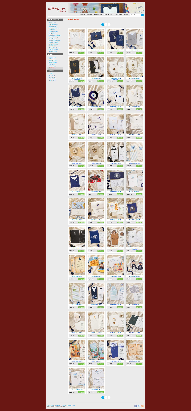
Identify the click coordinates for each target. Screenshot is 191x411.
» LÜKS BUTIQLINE (53, 42)
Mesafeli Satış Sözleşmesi (53, 405)
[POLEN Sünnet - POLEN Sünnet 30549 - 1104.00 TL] (136, 360)
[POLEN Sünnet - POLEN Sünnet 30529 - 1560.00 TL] (136, 218)
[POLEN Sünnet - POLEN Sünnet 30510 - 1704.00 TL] (79, 105)
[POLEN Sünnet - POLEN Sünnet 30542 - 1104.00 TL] (79, 331)
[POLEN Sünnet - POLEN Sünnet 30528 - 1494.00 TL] (117, 218)
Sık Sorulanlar (108, 14)
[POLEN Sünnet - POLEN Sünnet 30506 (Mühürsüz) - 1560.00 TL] (79, 77)
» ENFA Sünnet (51, 64)
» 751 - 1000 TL (52, 79)
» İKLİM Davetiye (52, 38)
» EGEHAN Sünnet (52, 62)
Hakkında (89, 14)
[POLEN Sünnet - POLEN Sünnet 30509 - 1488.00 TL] (136, 77)
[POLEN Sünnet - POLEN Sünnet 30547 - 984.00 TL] (98, 360)
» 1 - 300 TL (51, 73)
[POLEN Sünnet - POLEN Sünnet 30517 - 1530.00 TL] (136, 133)
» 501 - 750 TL (51, 77)
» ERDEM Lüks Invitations (54, 35)
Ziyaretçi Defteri (118, 14)
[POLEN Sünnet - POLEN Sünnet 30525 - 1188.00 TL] (136, 190)
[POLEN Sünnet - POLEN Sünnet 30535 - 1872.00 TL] (98, 275)
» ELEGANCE (51, 33)
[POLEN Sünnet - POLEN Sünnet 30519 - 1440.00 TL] (98, 162)
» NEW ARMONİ (52, 46)
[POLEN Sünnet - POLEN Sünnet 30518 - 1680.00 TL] (79, 162)
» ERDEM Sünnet (52, 66)
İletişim (126, 14)
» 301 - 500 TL (51, 75)
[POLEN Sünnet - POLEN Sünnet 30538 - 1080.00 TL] (79, 303)
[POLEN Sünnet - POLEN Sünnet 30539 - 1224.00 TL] (98, 303)
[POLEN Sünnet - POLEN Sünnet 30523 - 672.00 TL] (98, 190)
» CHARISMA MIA (52, 26)
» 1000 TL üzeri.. (52, 80)
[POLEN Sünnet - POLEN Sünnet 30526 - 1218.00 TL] (79, 218)
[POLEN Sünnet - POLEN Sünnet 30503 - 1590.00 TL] (98, 48)
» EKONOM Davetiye (53, 31)
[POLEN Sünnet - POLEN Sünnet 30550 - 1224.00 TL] (79, 388)
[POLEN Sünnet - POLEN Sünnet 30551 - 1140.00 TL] (98, 388)
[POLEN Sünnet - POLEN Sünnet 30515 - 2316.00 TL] (98, 133)
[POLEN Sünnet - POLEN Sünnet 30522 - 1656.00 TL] (79, 190)
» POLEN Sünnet (52, 67)
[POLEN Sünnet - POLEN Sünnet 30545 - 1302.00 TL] (136, 331)
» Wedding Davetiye (52, 51)
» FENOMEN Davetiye (53, 37)
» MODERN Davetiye (53, 44)
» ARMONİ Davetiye (52, 24)
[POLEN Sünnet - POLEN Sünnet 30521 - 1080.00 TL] (136, 162)
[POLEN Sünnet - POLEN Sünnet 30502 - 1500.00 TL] (79, 48)
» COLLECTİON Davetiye (54, 28)
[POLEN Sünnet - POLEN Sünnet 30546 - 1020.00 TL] (79, 360)
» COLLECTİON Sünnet (53, 60)
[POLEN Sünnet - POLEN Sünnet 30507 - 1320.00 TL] (98, 77)
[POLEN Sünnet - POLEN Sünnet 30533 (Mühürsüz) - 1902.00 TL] (136, 246)
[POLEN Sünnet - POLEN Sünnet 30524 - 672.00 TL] (117, 190)
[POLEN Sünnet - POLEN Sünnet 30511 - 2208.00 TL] (98, 105)
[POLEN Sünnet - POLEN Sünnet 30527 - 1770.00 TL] (98, 218)
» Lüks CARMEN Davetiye (54, 40)
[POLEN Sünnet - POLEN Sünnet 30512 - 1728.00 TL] (117, 105)
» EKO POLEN (51, 29)
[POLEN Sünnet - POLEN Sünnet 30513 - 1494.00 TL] (136, 105)
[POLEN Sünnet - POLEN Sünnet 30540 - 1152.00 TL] (117, 303)
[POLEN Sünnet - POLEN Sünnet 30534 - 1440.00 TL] (79, 275)
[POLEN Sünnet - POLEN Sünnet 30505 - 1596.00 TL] (136, 48)
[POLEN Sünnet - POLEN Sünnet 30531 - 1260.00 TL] (98, 246)
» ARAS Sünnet (51, 58)
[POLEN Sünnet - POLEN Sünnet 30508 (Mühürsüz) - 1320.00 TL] (117, 77)
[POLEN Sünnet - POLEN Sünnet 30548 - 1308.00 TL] (117, 360)
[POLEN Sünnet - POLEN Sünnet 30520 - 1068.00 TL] (117, 162)
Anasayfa (82, 14)
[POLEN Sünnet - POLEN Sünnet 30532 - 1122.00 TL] (117, 246)
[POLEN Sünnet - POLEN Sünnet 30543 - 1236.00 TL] (98, 331)
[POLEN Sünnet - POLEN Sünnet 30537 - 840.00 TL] (136, 275)
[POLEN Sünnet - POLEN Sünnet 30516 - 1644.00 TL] (117, 133)
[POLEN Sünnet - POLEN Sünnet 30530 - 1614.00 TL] (79, 246)
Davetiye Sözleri (98, 14)
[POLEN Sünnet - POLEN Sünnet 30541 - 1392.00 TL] (136, 303)
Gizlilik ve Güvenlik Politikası (69, 405)
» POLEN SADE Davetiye (54, 47)
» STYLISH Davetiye (53, 49)
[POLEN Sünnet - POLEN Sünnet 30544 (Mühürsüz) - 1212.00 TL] (117, 331)
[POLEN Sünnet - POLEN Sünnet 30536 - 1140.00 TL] (117, 275)
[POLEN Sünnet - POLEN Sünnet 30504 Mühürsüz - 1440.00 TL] (117, 48)
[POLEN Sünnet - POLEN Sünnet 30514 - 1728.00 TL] (79, 133)
